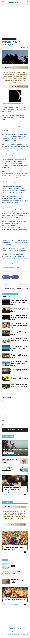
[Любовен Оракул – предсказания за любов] (6, 581)
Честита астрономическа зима (8, 287)
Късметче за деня (16, 564)
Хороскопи (6, 552)
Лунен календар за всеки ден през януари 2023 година (18, 348)
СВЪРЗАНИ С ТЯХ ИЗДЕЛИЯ (10, 294)
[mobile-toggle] (2, 2)
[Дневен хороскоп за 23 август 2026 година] (15, 448)
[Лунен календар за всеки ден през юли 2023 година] (6, 340)
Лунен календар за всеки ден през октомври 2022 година (18, 355)
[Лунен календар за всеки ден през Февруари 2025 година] (6, 317)
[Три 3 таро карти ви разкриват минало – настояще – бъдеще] (15, 595)
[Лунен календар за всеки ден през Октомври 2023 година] (6, 333)
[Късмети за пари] (6, 573)
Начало (3, 6)
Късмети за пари (15, 571)
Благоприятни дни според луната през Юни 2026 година (19, 309)
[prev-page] (3, 392)
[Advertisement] (15, 22)
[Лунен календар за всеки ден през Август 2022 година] (6, 363)
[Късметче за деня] (6, 566)
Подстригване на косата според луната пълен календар (12, 490)
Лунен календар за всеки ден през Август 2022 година (18, 363)
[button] (28, 2)
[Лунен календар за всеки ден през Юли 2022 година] (6, 371)
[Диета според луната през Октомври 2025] (15, 540)
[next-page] (5, 392)
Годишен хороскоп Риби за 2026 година (22, 287)
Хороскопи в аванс (8, 436)
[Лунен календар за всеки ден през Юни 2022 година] (6, 378)
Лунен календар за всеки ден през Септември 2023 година (19, 325)
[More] (21, 277)
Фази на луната (13, 38)
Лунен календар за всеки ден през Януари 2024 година (18, 302)
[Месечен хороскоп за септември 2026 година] (24, 469)
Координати (15, 631)
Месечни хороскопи (6, 470)
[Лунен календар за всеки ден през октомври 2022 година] (6, 355)
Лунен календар (10, 6)
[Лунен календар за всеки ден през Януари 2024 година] (6, 302)
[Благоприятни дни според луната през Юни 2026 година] (6, 310)
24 (24, 604)
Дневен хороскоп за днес (8, 453)
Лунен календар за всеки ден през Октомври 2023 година (18, 332)
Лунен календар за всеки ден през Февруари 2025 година (18, 317)
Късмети (5, 560)
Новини (3, 462)
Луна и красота (5, 365)
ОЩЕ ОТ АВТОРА (7, 296)
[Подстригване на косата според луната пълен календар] (15, 483)
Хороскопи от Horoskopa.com (9, 454)
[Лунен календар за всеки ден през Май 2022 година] (6, 386)
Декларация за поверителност (17, 630)
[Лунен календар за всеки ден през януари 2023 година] (6, 348)
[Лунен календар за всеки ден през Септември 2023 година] (6, 325)
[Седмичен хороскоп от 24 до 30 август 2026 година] (24, 461)
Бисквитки (6, 630)
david (4, 47)
